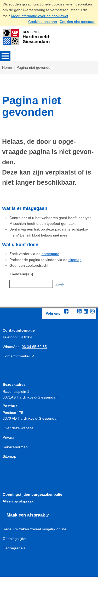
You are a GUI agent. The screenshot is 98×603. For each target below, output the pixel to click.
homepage (50, 254)
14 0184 (25, 337)
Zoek (59, 284)
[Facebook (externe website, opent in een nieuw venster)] (66, 311)
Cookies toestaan (42, 22)
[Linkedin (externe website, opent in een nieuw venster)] (86, 311)
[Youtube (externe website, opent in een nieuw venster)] (79, 311)
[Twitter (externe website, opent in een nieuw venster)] (73, 311)
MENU (5, 56)
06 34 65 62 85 (34, 347)
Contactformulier (16, 356)
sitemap (75, 260)
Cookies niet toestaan (77, 22)
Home (7, 67)
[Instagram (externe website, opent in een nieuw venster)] (92, 311)
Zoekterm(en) (21, 274)
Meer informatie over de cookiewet (39, 16)
